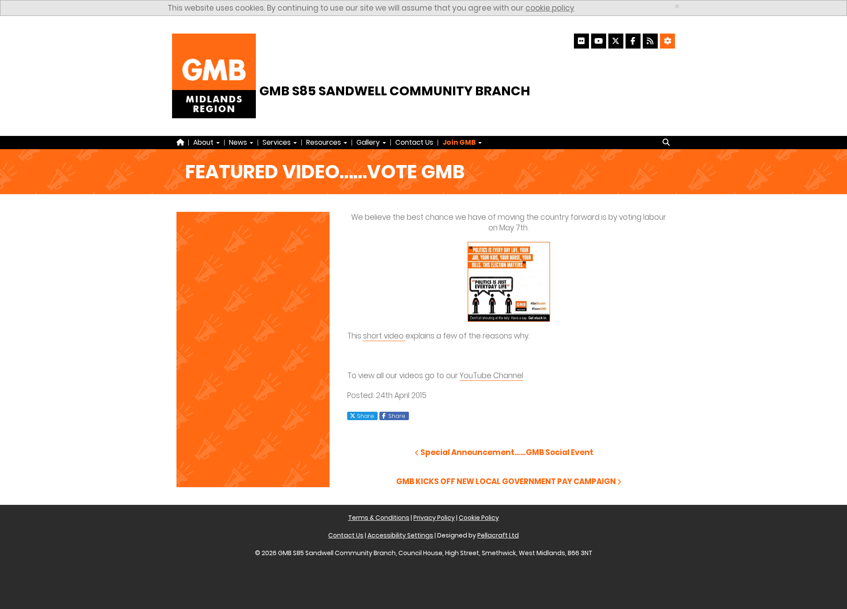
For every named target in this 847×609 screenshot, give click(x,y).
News (239, 142)
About (204, 142)
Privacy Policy (434, 517)
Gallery (369, 142)
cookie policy (549, 8)
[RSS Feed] (650, 41)
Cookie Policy (479, 517)
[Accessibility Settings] (667, 41)
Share (364, 416)
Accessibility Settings (400, 535)
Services (277, 142)
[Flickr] (581, 41)
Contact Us (414, 142)
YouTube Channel (491, 375)
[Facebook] (633, 41)
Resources (324, 142)
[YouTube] (598, 41)
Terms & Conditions (378, 517)
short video (384, 336)
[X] (615, 41)
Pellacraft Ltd (498, 535)
